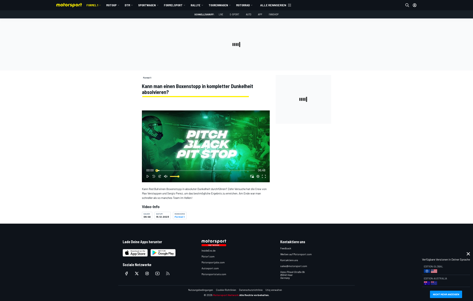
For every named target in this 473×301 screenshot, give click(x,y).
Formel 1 (92, 5)
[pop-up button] (258, 176)
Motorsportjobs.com (213, 262)
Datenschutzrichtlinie (251, 289)
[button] (206, 147)
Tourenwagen (218, 5)
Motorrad (243, 5)
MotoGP (111, 5)
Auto (248, 14)
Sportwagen (147, 5)
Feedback (285, 248)
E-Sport (234, 14)
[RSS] (167, 273)
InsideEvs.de (208, 250)
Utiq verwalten (274, 289)
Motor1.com (208, 256)
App (260, 14)
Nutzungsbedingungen (200, 289)
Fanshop (274, 14)
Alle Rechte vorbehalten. (254, 295)
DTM (127, 5)
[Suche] (407, 5)
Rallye (195, 5)
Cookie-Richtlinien (226, 289)
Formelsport (173, 5)
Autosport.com (210, 268)
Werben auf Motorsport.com (296, 254)
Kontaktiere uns (289, 260)
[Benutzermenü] (414, 5)
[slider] (206, 170)
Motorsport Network (226, 295)
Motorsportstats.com (214, 274)
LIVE (221, 14)
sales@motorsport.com (293, 266)
